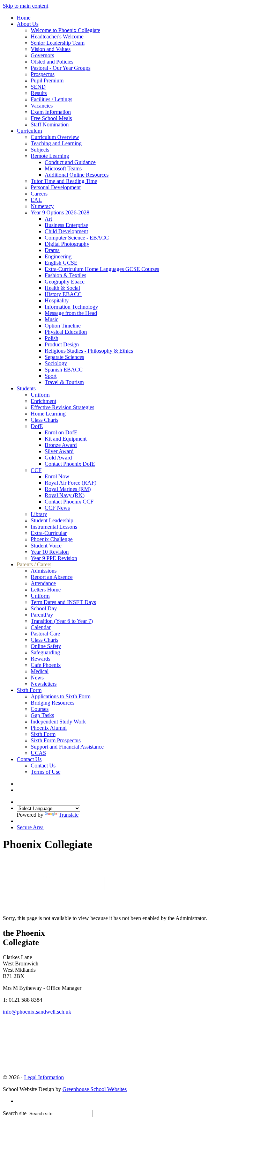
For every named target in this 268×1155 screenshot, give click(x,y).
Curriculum (29, 131)
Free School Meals (51, 118)
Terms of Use (45, 772)
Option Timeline (63, 326)
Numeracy (42, 206)
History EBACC (63, 294)
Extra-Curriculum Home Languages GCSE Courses (102, 269)
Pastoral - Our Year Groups (60, 68)
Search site (15, 1113)
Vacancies (42, 106)
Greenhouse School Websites (94, 1089)
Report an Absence (52, 577)
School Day (44, 608)
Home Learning (48, 414)
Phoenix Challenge (52, 539)
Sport (51, 376)
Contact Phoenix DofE (70, 464)
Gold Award (58, 458)
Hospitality (57, 300)
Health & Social (62, 288)
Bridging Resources (52, 703)
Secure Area (30, 827)
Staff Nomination (50, 124)
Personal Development (56, 187)
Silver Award (59, 451)
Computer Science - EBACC (77, 238)
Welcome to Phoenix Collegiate (65, 30)
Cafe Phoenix (46, 665)
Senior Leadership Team (57, 43)
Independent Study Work (58, 721)
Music (51, 319)
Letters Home (46, 590)
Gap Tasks (42, 715)
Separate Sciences (64, 357)
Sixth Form (29, 690)
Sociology (56, 363)
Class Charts (44, 420)
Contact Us (29, 759)
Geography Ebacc (64, 282)
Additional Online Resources (77, 175)
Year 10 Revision (50, 552)
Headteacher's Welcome (57, 36)
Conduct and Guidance (70, 162)
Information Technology (71, 307)
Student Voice (46, 546)
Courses (40, 709)
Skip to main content (25, 6)
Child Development (66, 231)
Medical (40, 671)
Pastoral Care (45, 634)
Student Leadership (52, 520)
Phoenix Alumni (49, 728)
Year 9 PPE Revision (54, 558)
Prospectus (42, 74)
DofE (37, 426)
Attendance (43, 583)
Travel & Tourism (64, 382)
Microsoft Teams (63, 168)
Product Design (62, 344)
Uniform (40, 395)
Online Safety (46, 646)
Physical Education (66, 332)
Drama (52, 250)
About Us (27, 24)
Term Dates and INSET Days (63, 602)
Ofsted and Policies (52, 62)
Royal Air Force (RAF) (70, 483)
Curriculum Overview (55, 137)
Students (26, 388)
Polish (51, 338)
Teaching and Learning (56, 143)
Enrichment (43, 401)
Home (23, 18)
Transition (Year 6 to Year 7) (62, 621)
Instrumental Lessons (54, 527)
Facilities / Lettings (51, 99)
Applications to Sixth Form (60, 696)
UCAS (38, 753)
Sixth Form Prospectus (56, 740)
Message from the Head (71, 313)
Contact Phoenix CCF (69, 502)
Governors (42, 55)
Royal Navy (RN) (64, 495)
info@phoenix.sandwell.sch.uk (37, 1012)
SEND (38, 87)
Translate (69, 815)
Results (39, 93)
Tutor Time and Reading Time (64, 181)
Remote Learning (50, 156)
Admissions (44, 571)
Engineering (58, 256)
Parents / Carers (34, 564)
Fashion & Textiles (65, 275)
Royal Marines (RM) (68, 489)
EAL (36, 200)
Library (39, 514)
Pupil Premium (47, 80)
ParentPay (42, 615)
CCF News (57, 508)
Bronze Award (61, 445)
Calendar (41, 627)
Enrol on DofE (61, 432)
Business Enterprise (66, 225)
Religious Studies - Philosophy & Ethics (89, 351)
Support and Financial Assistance (67, 747)
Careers (39, 194)
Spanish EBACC (64, 370)
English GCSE (61, 263)
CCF (36, 470)
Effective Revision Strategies (62, 407)
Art (48, 219)
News (37, 678)
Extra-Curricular (49, 533)
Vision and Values (50, 49)
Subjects (40, 150)
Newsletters (44, 684)
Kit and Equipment (66, 439)
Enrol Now (57, 476)
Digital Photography (67, 244)
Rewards (40, 659)
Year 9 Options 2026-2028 (60, 212)
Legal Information (44, 1077)
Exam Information (51, 112)
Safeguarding (45, 652)
